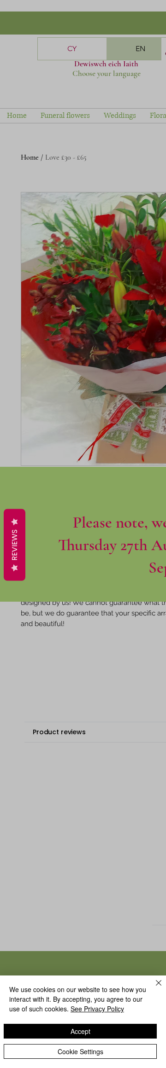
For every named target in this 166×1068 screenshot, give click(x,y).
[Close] (153, 988)
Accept (80, 1031)
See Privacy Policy (97, 1008)
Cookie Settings (80, 1051)
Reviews (14, 545)
